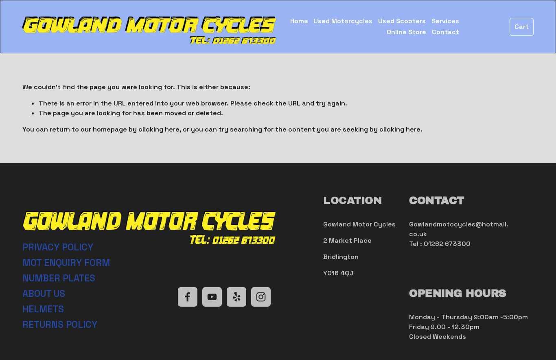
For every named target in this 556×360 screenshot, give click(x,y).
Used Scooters (402, 21)
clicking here (158, 129)
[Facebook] (187, 297)
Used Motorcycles (342, 21)
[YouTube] (212, 297)
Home (299, 21)
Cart (521, 26)
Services (445, 21)
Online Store (406, 32)
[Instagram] (261, 297)
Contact (445, 32)
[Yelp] (236, 297)
